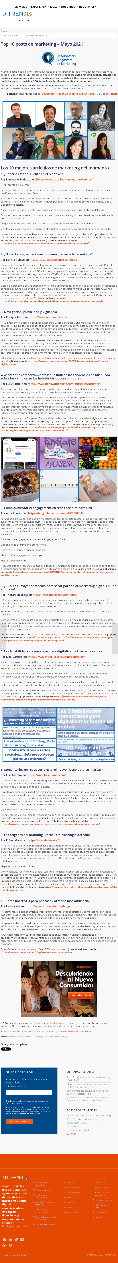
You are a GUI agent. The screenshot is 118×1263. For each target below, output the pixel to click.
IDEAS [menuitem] (53, 7)
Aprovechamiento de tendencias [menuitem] (45, 1218)
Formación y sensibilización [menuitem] (42, 1210)
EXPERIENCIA (71, 1178)
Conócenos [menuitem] (100, 1182)
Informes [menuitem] (70, 1197)
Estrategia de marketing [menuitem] (41, 1183)
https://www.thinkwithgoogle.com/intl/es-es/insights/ (64, 384)
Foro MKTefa (74, 1126)
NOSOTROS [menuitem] (68, 7)
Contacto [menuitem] (99, 1217)
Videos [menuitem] (69, 1207)
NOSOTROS (99, 1178)
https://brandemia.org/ (43, 840)
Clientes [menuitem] (70, 1182)
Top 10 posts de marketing (55, 1037)
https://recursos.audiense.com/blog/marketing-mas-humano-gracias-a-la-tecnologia (52, 301)
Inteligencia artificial (78, 1130)
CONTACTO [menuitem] (22, 20)
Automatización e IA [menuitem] (45, 1224)
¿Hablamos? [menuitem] (101, 1212)
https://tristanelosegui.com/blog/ (55, 595)
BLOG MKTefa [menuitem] (87, 7)
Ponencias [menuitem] (71, 1202)
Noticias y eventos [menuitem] (104, 1200)
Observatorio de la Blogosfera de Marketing (68, 93)
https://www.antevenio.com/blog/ (47, 906)
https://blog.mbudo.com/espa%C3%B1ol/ (55, 513)
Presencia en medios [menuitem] (101, 1206)
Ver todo (71, 1134)
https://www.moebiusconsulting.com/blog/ (56, 657)
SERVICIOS (38, 1178)
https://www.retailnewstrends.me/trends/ (64, 179)
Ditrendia (111, 93)
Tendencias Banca (77, 1123)
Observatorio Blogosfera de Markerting (25, 1037)
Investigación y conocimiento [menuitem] (42, 1196)
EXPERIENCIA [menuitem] (38, 7)
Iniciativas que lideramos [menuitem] (102, 1193)
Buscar (4, 31)
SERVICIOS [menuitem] (21, 7)
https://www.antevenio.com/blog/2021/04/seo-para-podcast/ (37, 952)
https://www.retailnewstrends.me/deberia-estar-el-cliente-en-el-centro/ (45, 243)
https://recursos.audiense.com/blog (53, 259)
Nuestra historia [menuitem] (102, 1187)
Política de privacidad (29, 1114)
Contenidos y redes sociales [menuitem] (44, 1203)
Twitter (87, 1031)
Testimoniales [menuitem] (72, 1187)
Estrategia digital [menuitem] (43, 1190)
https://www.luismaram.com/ (46, 775)
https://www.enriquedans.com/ (49, 317)
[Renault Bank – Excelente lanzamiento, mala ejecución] (115, 638)
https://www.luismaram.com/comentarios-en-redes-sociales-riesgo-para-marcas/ (50, 824)
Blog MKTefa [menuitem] (72, 1212)
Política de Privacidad (15, 1255)
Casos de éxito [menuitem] (73, 1192)
